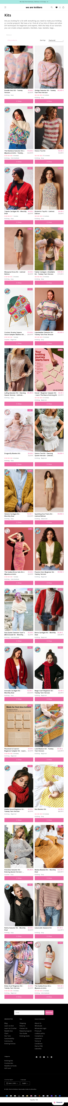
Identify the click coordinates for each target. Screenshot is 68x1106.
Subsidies (38, 1049)
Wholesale (38, 1026)
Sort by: (43, 40)
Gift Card (7, 1068)
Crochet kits (8, 1063)
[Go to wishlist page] (56, 7)
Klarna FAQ (39, 1046)
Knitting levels (25, 1036)
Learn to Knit (9, 1026)
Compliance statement (39, 1037)
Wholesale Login (40, 1028)
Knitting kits (8, 1061)
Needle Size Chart (8, 1032)
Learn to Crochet (10, 1028)
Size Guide (23, 1033)
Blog (6, 1023)
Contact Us (23, 1028)
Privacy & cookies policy (40, 1032)
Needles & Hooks (10, 1066)
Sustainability (9, 1038)
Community (8, 1041)
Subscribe (49, 1013)
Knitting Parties (10, 1044)
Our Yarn (7, 1036)
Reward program (26, 1031)
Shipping (23, 1023)
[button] (8, 35)
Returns (22, 1026)
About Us (38, 1023)
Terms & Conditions (38, 1042)
